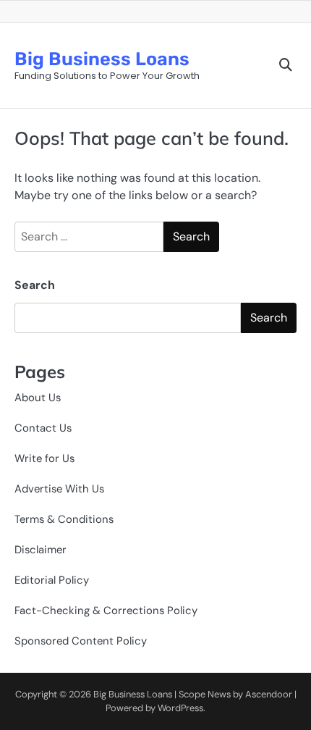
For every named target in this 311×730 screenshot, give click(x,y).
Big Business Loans (101, 59)
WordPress (180, 708)
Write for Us (44, 458)
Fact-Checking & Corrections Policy (105, 610)
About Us (37, 397)
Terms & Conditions (64, 519)
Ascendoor (268, 694)
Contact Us (43, 428)
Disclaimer (40, 549)
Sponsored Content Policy (80, 641)
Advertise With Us (59, 489)
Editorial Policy (51, 580)
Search (34, 285)
